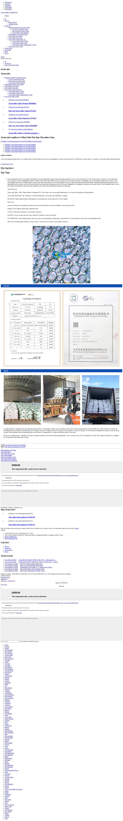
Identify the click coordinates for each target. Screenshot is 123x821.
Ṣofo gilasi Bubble (6, 455)
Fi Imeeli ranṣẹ (5, 577)
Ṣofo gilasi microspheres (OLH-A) (21, 525)
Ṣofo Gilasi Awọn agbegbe (9, 460)
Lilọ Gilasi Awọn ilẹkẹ (15, 38)
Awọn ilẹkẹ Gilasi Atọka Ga (17, 39)
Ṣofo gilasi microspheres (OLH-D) (14, 447)
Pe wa (6, 53)
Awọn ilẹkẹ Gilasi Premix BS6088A (22, 103)
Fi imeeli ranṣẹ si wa (7, 164)
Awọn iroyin (8, 48)
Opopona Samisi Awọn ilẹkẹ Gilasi (19, 27)
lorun (77, 528)
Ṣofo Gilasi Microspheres (8, 459)
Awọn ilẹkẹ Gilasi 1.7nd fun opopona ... (24, 133)
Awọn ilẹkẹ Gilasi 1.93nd (20, 41)
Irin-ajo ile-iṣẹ (12, 22)
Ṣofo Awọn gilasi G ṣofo (8, 457)
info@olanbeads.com (11, 538)
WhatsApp (4, 579)
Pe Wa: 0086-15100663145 (9, 12)
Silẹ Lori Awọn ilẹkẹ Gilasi (20, 31)
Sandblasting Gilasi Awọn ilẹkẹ (17, 34)
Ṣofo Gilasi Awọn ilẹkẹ (15, 36)
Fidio (6, 51)
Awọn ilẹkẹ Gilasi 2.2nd (19, 43)
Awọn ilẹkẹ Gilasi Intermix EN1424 (22, 118)
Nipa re (7, 20)
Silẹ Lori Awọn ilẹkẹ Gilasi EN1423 (22, 111)
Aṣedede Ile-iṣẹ (13, 24)
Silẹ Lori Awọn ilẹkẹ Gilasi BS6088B (22, 126)
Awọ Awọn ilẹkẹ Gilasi (15, 46)
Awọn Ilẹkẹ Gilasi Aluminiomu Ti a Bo (24, 45)
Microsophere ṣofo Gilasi (8, 450)
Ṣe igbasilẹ (8, 50)
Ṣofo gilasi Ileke (6, 452)
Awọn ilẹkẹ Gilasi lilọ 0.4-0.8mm (16, 445)
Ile (5, 19)
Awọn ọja (8, 26)
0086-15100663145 (11, 537)
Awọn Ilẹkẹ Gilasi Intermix (20, 33)
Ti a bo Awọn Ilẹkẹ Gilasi (20, 29)
